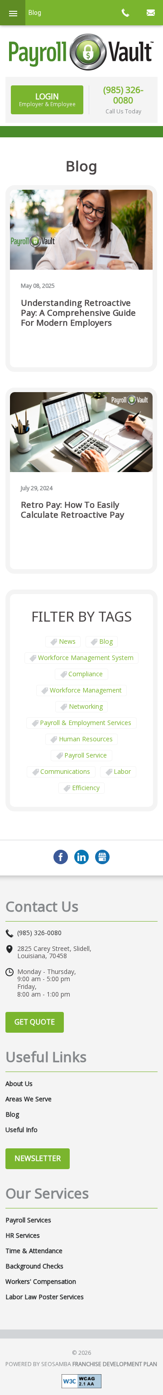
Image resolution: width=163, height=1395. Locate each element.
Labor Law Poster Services (44, 1297)
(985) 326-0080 (123, 94)
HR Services (22, 1235)
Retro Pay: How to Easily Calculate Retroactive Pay (72, 510)
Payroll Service (85, 755)
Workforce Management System (86, 657)
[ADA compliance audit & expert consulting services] (81, 1380)
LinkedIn (81, 857)
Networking (86, 706)
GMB (102, 857)
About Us (19, 1084)
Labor (122, 771)
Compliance (85, 673)
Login (47, 99)
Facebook (60, 857)
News (67, 641)
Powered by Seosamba (81, 1364)
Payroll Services (28, 1220)
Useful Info (21, 1130)
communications (65, 771)
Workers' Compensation (40, 1281)
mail (150, 12)
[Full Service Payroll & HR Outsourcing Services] (81, 51)
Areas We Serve (28, 1099)
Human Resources (86, 739)
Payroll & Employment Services (85, 722)
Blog (106, 641)
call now (125, 12)
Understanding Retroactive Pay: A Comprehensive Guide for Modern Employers (78, 313)
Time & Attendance (33, 1251)
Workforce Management (86, 690)
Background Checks (34, 1266)
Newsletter (37, 1158)
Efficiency (86, 787)
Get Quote (34, 1022)
